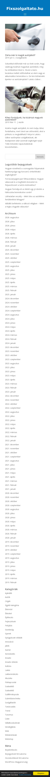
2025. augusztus (12, 266)
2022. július (10, 416)
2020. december (12, 493)
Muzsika (8, 678)
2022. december (12, 396)
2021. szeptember (13, 456)
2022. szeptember (13, 408)
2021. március (11, 481)
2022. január (10, 440)
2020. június (10, 517)
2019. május (10, 570)
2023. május (10, 375)
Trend (7, 710)
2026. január (10, 246)
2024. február (11, 339)
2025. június (10, 274)
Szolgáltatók (21, 57)
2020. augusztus (12, 509)
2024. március (11, 335)
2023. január (10, 391)
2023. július (10, 367)
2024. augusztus (12, 314)
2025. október (11, 258)
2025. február (11, 290)
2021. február (11, 485)
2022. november (12, 400)
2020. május (10, 521)
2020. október (11, 501)
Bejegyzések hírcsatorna (15, 754)
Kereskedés (10, 654)
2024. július (10, 319)
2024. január (10, 343)
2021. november (12, 448)
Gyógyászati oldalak (13, 637)
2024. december (12, 298)
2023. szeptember (13, 359)
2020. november (12, 497)
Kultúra (8, 666)
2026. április (10, 233)
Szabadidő (9, 686)
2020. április (10, 525)
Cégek (7, 601)
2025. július (10, 270)
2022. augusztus (12, 412)
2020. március (11, 529)
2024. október (11, 306)
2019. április (10, 574)
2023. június (10, 371)
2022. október (11, 404)
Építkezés (9, 617)
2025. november (12, 254)
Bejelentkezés (11, 750)
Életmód (8, 609)
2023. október (11, 355)
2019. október (11, 550)
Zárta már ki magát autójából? (20, 55)
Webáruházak (11, 735)
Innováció (9, 641)
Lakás (7, 670)
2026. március (11, 237)
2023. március (11, 383)
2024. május (10, 327)
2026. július (10, 221)
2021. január (10, 489)
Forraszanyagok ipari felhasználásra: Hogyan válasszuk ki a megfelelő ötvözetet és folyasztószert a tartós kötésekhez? (24, 182)
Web (7, 731)
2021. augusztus (12, 460)
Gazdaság (9, 629)
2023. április (10, 379)
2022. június (10, 420)
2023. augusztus (12, 363)
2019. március (11, 578)
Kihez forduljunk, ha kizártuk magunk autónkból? (24, 118)
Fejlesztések (10, 621)
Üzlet (7, 718)
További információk (25, 775)
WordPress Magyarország (16, 762)
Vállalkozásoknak (12, 723)
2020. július (10, 513)
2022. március (11, 432)
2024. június (10, 323)
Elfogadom (40, 773)
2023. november (12, 351)
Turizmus (9, 714)
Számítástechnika (12, 698)
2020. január (10, 537)
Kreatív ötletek (11, 662)
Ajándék (8, 593)
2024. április (10, 331)
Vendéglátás (10, 727)
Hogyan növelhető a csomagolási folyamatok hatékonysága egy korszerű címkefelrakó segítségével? (24, 171)
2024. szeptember (13, 310)
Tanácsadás (10, 706)
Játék (7, 646)
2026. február (11, 242)
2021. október (11, 452)
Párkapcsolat (10, 682)
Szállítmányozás (12, 694)
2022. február (11, 436)
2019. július (10, 562)
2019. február (11, 582)
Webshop (9, 739)
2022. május (10, 424)
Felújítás (8, 625)
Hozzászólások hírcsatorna (16, 758)
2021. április (10, 477)
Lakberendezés (11, 674)
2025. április (10, 282)
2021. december (12, 444)
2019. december (12, 542)
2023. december (12, 347)
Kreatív (8, 658)
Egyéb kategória (12, 605)
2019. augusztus (12, 558)
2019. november (12, 546)
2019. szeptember (13, 554)
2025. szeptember (13, 262)
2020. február (11, 533)
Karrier (8, 650)
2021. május (10, 473)
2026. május (10, 229)
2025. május (10, 278)
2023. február (11, 387)
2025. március (11, 286)
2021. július (10, 465)
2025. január (10, 294)
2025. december (12, 250)
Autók (21, 122)
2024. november (12, 302)
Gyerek (8, 633)
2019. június (10, 566)
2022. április (10, 428)
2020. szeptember (13, 505)
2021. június (10, 468)
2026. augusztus (12, 217)
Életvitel (8, 613)
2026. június (10, 225)
